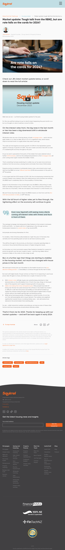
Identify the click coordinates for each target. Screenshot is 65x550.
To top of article (10, 324)
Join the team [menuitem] (37, 458)
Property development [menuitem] (27, 456)
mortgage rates (37, 137)
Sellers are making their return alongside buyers (19, 286)
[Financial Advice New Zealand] (32, 504)
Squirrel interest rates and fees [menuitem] (47, 472)
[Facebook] (40, 324)
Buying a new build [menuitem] (6, 470)
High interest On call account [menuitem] (16, 457)
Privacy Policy (38, 548)
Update (16, 366)
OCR (42, 362)
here (27, 351)
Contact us (6, 407)
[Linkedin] (44, 324)
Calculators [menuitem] (47, 452)
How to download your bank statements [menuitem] (48, 461)
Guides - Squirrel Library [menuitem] (48, 455)
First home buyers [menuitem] (5, 459)
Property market (8, 362)
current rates (22, 228)
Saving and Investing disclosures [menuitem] (16, 481)
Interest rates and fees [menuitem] (16, 486)
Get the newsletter (54, 425)
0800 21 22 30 (8, 399)
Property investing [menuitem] (5, 466)
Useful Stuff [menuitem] (47, 449)
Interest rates (7, 366)
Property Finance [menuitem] (25, 451)
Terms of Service (46, 548)
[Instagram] (15, 411)
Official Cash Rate (25, 170)
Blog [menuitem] (56, 449)
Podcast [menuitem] (57, 452)
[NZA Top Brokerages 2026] (32, 533)
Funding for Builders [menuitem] (26, 460)
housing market (19, 362)
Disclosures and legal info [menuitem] (47, 467)
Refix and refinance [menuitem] (5, 455)
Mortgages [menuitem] (5, 449)
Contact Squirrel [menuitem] (36, 461)
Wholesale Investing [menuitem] (16, 472)
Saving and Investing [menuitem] (16, 451)
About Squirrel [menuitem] (37, 455)
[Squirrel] (7, 4)
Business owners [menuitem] (5, 475)
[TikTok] (11, 411)
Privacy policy (6, 404)
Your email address (8, 421)
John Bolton (6, 34)
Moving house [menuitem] (6, 463)
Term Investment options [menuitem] (16, 462)
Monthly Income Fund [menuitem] (16, 467)
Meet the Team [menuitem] (36, 451)
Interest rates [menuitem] (6, 452)
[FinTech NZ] (32, 522)
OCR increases (11, 156)
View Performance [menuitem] (16, 476)
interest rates (12, 280)
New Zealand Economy (31, 362)
